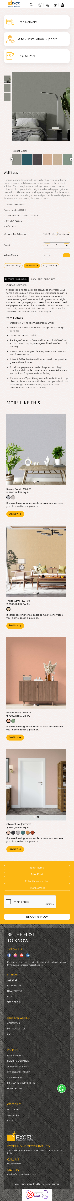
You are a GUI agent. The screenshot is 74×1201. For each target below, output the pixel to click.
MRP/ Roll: (8, 221)
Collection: (8, 205)
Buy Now (31, 265)
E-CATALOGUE (14, 985)
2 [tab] (38, 481)
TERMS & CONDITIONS (18, 1066)
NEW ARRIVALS (14, 991)
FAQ (9, 1034)
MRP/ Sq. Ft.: (9, 226)
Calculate (62, 234)
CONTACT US (13, 1023)
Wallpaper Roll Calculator (15, 234)
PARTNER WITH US (16, 1029)
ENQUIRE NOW (37, 916)
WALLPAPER (13, 1109)
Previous (12, 159)
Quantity (7, 245)
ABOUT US (12, 980)
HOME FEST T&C (15, 1088)
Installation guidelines (43, 279)
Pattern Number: (11, 210)
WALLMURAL (13, 1115)
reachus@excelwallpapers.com (21, 1174)
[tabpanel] (36, 449)
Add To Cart (12, 265)
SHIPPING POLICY (15, 1077)
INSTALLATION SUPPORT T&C (21, 1083)
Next (71, 159)
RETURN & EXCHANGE (18, 1061)
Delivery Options (11, 255)
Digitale (67, 1196)
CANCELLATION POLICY (18, 1072)
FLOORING (12, 1120)
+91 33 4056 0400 (15, 1163)
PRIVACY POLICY (15, 1055)
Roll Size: (7, 215)
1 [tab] (34, 481)
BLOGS (10, 996)
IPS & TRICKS (14, 1002)
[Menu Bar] (68, 5)
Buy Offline (49, 265)
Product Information (16, 279)
